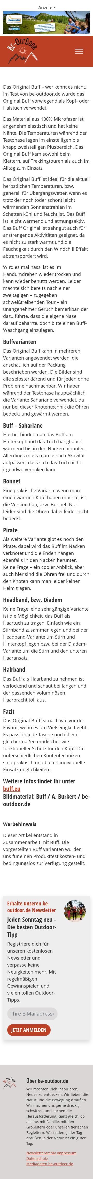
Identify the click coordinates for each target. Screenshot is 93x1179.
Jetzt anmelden (29, 1029)
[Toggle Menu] (79, 51)
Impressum (66, 1153)
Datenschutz (37, 1158)
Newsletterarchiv (41, 1153)
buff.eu (11, 788)
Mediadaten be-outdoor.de (49, 1163)
